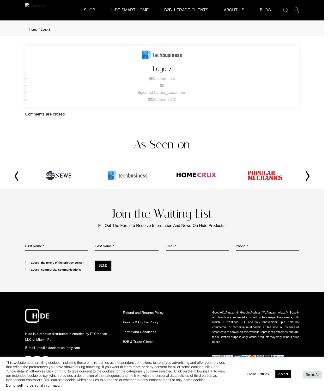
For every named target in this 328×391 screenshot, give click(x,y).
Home (33, 29)
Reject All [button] (312, 375)
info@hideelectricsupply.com (58, 348)
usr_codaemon (173, 92)
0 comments (164, 78)
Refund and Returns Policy (143, 312)
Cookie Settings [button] (258, 374)
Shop (89, 10)
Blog (265, 10)
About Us (234, 10)
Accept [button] (283, 374)
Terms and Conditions (139, 332)
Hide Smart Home (130, 10)
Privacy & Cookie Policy (140, 322)
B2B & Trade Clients (186, 10)
